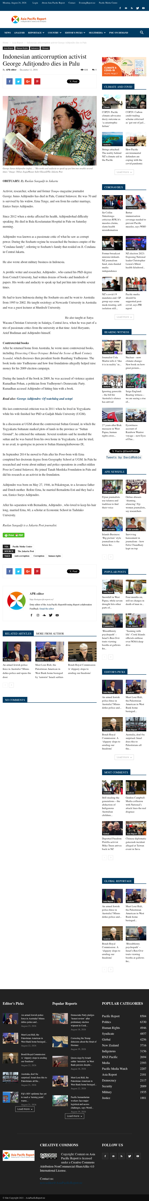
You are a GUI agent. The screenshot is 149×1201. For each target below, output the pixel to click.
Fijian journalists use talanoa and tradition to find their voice (111, 502)
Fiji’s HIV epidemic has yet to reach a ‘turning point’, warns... (33, 1097)
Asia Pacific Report (78, 1156)
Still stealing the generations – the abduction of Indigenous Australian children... (111, 806)
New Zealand (110, 1045)
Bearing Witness (134, 420)
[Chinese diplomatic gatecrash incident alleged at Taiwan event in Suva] (136, 828)
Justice (106, 1098)
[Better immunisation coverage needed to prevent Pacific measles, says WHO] (136, 202)
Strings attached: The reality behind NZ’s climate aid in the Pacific (112, 155)
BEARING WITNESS (116, 332)
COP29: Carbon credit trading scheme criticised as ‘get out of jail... (135, 117)
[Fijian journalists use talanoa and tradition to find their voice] (112, 487)
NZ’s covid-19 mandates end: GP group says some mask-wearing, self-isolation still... (112, 301)
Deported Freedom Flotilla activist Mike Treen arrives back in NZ (112, 844)
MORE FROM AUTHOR (50, 633)
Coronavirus (108, 207)
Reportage (35, 32)
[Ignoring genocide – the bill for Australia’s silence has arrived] (112, 381)
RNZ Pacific (110, 1057)
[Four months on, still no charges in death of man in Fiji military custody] (136, 587)
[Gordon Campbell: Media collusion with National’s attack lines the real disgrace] (136, 787)
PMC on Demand (118, 32)
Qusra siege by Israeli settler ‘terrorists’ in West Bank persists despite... (82, 1061)
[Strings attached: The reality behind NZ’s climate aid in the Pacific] (112, 139)
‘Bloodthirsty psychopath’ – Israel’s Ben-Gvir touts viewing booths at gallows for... (111, 639)
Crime (129, 592)
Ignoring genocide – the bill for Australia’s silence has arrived (111, 396)
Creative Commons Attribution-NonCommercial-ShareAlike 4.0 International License (67, 1166)
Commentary (108, 626)
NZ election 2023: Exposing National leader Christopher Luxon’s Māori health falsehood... (136, 260)
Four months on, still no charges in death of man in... (135, 600)
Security (107, 1086)
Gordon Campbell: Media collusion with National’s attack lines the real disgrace (136, 804)
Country (53, 32)
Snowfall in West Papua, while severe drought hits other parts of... (112, 602)
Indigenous (109, 1051)
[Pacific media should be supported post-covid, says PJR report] (136, 284)
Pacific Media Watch (114, 1068)
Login (35, 2)
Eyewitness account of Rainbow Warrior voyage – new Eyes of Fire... (136, 432)
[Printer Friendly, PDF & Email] (13, 535)
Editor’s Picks (73, 32)
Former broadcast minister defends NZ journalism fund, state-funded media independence (111, 262)
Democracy (109, 1080)
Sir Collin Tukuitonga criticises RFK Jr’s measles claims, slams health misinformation (111, 221)
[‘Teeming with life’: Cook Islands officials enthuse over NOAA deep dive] (136, 621)
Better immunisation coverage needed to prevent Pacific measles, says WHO (136, 219)
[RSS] (132, 8)
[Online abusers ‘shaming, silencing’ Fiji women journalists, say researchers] (136, 487)
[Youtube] (143, 8)
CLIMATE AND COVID (118, 87)
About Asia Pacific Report (53, 2)
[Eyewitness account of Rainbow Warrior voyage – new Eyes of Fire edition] (136, 415)
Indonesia (35, 48)
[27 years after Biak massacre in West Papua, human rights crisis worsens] (112, 415)
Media (106, 1063)
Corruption (39, 555)
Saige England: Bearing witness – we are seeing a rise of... (136, 396)
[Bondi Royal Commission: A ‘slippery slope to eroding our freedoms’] (82, 651)
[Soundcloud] (45, 615)
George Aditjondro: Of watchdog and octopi (45, 398)
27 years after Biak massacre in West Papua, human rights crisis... (112, 430)
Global (106, 833)
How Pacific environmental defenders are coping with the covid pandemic (134, 156)
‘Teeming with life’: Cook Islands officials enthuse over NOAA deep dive (135, 638)
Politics (106, 1022)
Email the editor (47, 608)
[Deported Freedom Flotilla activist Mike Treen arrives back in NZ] (112, 828)
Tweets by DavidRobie (123, 457)
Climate (106, 107)
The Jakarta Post (26, 551)
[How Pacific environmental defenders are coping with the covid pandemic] (136, 139)
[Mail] (126, 8)
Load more (123, 172)
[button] (141, 32)
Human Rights (22, 48)
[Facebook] (120, 8)
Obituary (45, 48)
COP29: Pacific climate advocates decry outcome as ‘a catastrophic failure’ (111, 119)
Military (107, 1092)
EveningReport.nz (87, 2)
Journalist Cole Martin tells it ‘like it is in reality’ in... (112, 361)
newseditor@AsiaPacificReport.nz (61, 1183)
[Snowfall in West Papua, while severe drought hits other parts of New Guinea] (112, 587)
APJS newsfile (109, 492)
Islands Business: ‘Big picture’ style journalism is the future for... (111, 540)
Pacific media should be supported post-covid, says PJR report (134, 301)
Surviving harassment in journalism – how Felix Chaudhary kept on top (135, 541)
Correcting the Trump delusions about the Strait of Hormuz (83, 1041)
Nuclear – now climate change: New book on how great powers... (135, 363)
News (7, 32)
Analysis (19, 32)
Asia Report (8, 48)
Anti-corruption (21, 555)
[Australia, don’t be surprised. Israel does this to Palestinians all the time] (136, 724)
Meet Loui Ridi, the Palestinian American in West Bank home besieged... (135, 704)
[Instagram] (39, 615)
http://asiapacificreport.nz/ (41, 599)
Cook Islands (132, 626)
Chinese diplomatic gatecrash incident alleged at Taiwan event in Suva (136, 844)
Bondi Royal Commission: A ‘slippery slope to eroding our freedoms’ (82, 669)
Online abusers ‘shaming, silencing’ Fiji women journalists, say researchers (136, 504)
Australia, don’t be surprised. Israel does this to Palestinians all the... (135, 741)
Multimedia (96, 32)
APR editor (11, 69)
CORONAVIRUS (113, 187)
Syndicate (108, 1033)
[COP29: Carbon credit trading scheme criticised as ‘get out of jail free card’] (136, 102)
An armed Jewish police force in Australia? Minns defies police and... (111, 702)
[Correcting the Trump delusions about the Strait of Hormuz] (60, 1041)
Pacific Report (111, 1016)
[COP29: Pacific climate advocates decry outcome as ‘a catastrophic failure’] (112, 102)
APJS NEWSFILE (114, 472)
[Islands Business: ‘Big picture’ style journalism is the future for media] (112, 524)
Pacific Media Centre (108, 2)
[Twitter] (137, 8)
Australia (107, 792)
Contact (71, 2)
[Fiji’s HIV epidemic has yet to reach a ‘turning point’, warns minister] (10, 1097)
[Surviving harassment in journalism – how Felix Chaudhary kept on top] (136, 524)
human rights (55, 555)
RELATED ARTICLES (18, 633)
